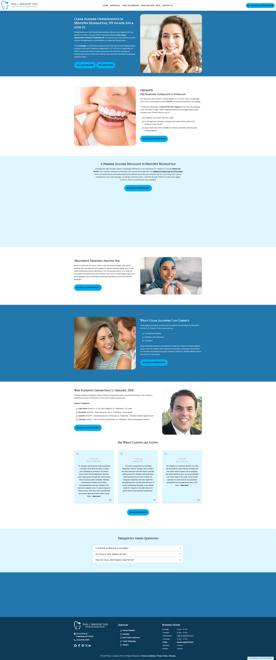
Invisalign (125, 634)
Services (114, 5)
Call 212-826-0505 (84, 65)
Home (105, 5)
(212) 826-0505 (82, 640)
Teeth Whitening (129, 641)
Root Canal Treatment (131, 637)
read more (96, 496)
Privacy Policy (162, 656)
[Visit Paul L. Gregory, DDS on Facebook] (79, 646)
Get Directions (106, 65)
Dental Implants (128, 630)
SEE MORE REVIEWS (138, 512)
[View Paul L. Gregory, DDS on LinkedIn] (90, 646)
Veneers (125, 645)
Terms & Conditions (148, 656)
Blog (158, 5)
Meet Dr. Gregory (130, 5)
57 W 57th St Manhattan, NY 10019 (84, 635)
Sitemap (172, 656)
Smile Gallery (147, 5)
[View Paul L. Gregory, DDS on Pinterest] (83, 646)
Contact (166, 5)
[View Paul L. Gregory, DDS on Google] (75, 646)
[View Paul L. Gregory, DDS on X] (86, 646)
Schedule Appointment (154, 139)
